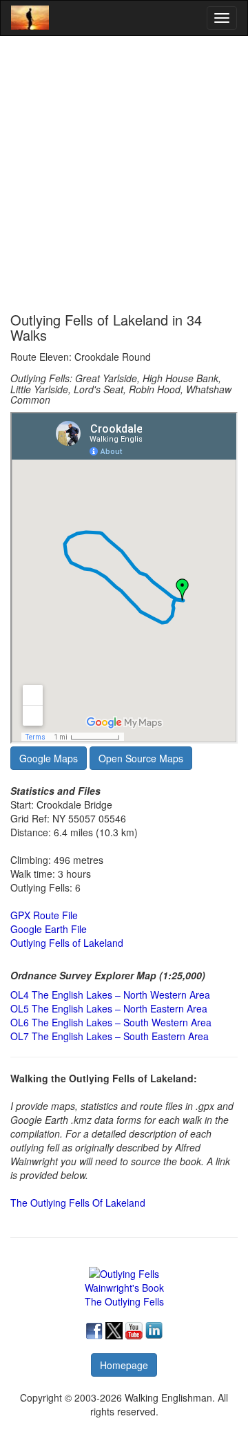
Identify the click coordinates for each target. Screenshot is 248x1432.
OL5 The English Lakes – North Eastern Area (108, 1008)
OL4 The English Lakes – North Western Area (110, 994)
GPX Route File (44, 915)
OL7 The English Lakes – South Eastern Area (109, 1036)
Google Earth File (48, 929)
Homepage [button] (124, 1365)
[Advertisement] (124, 174)
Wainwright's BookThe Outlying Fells (124, 1294)
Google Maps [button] (48, 758)
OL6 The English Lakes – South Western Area (110, 1022)
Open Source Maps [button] (141, 758)
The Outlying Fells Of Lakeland (77, 1202)
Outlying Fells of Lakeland (66, 943)
